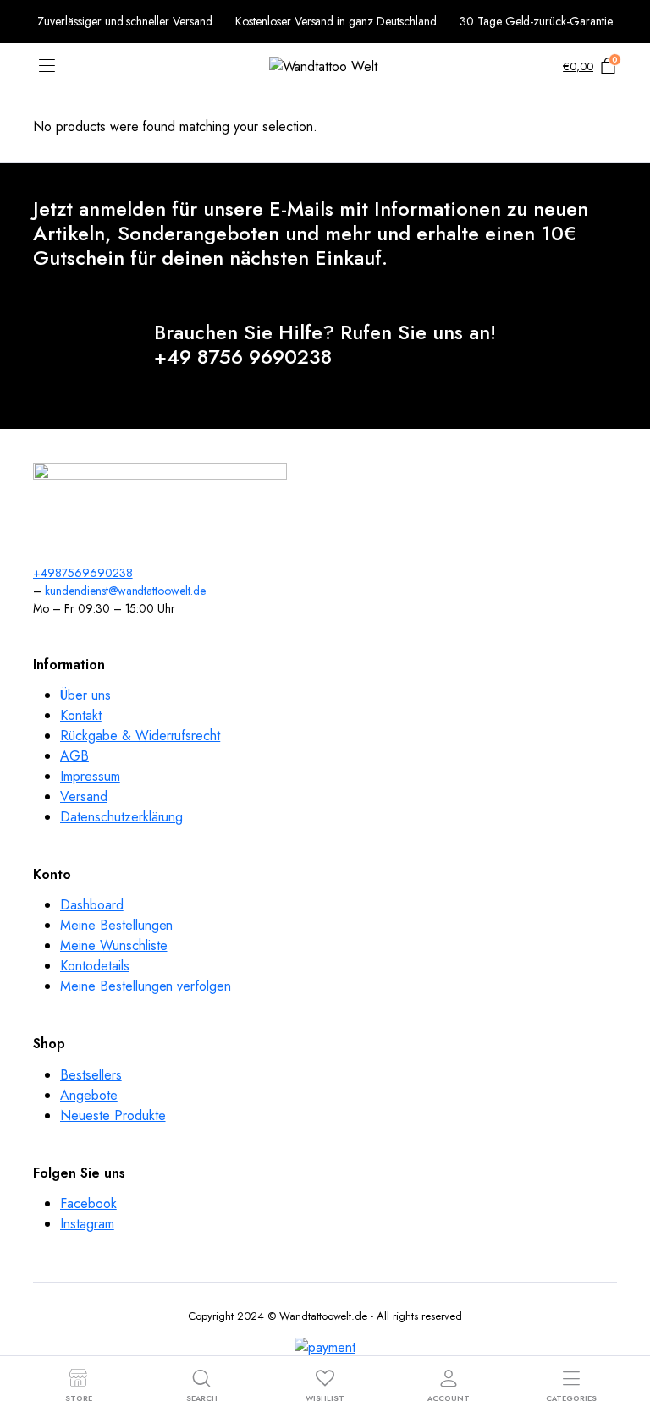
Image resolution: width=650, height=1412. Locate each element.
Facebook (88, 1203)
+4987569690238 (83, 572)
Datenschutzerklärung (121, 817)
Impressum (90, 776)
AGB (74, 756)
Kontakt (81, 715)
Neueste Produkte (113, 1115)
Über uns (85, 695)
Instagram (87, 1223)
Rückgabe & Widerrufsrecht (140, 735)
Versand (83, 796)
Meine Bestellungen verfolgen (145, 986)
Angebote (89, 1095)
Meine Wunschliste (114, 945)
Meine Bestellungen (116, 925)
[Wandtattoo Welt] (325, 67)
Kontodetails (94, 965)
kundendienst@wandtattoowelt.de (125, 590)
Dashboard (92, 905)
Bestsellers (91, 1075)
